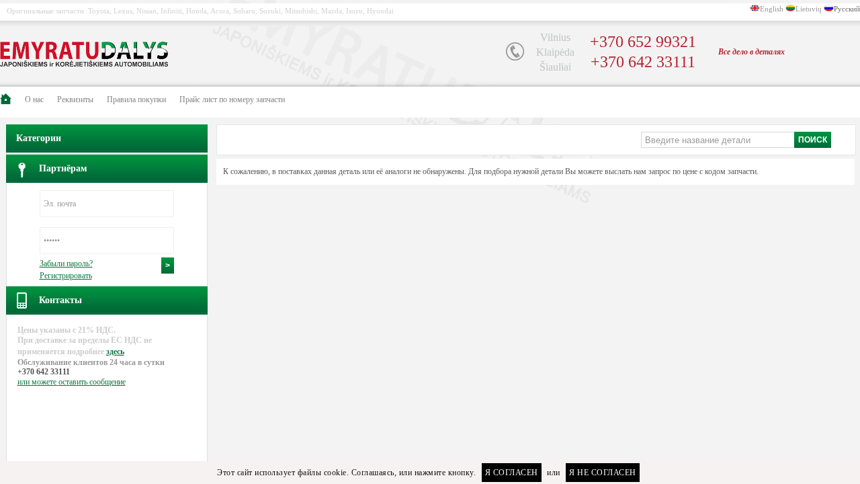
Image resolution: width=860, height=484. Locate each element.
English (771, 9)
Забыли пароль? (66, 263)
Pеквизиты (75, 99)
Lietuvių (809, 9)
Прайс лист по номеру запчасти (232, 99)
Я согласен (511, 472)
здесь (115, 351)
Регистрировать (66, 275)
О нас (34, 99)
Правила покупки (136, 99)
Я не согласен (602, 472)
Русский (847, 9)
